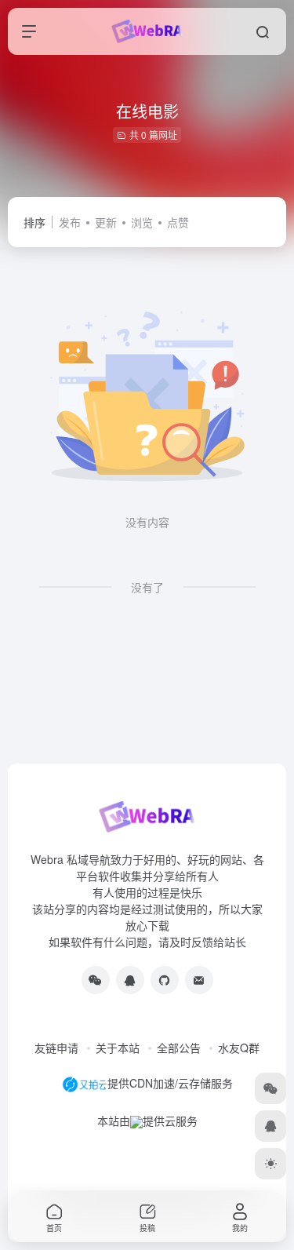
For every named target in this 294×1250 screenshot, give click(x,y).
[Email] (199, 980)
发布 (70, 222)
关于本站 (118, 1047)
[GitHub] (165, 980)
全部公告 (179, 1047)
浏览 (142, 222)
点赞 (178, 222)
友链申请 (56, 1047)
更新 (106, 222)
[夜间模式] (270, 1163)
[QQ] (130, 980)
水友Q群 (239, 1047)
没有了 (147, 587)
